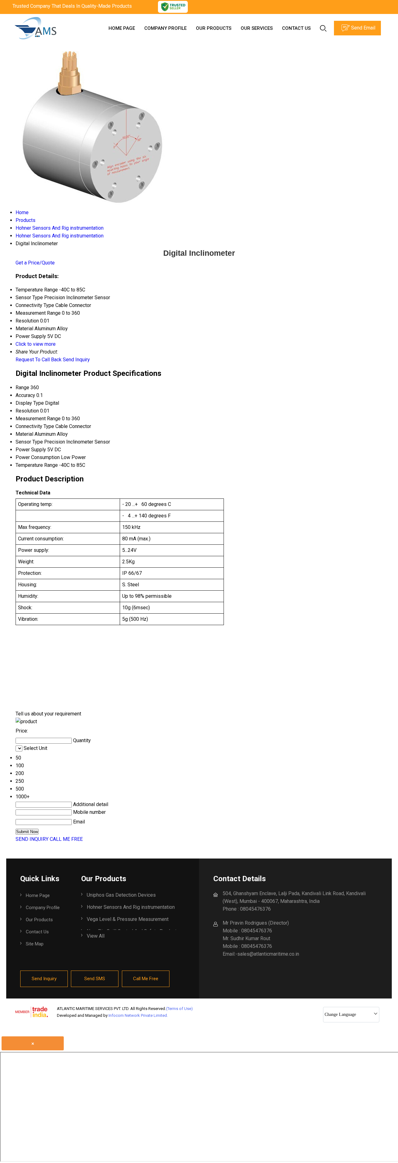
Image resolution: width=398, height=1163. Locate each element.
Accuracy (25, 395)
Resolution (27, 411)
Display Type (30, 403)
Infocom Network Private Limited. (138, 1015)
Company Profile (165, 28)
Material (24, 434)
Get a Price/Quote (35, 263)
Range (22, 387)
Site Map (35, 944)
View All (95, 936)
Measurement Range (38, 418)
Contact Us (296, 28)
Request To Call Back (39, 360)
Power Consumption (38, 457)
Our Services (257, 28)
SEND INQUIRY (32, 839)
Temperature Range (37, 465)
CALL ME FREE (66, 839)
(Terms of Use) (179, 1008)
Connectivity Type (35, 426)
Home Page (122, 28)
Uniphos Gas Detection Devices (121, 895)
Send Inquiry (76, 360)
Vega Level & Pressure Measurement (128, 919)
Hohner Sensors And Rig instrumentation (131, 907)
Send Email (362, 28)
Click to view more (36, 344)
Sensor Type (29, 442)
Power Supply (31, 450)
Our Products (213, 28)
